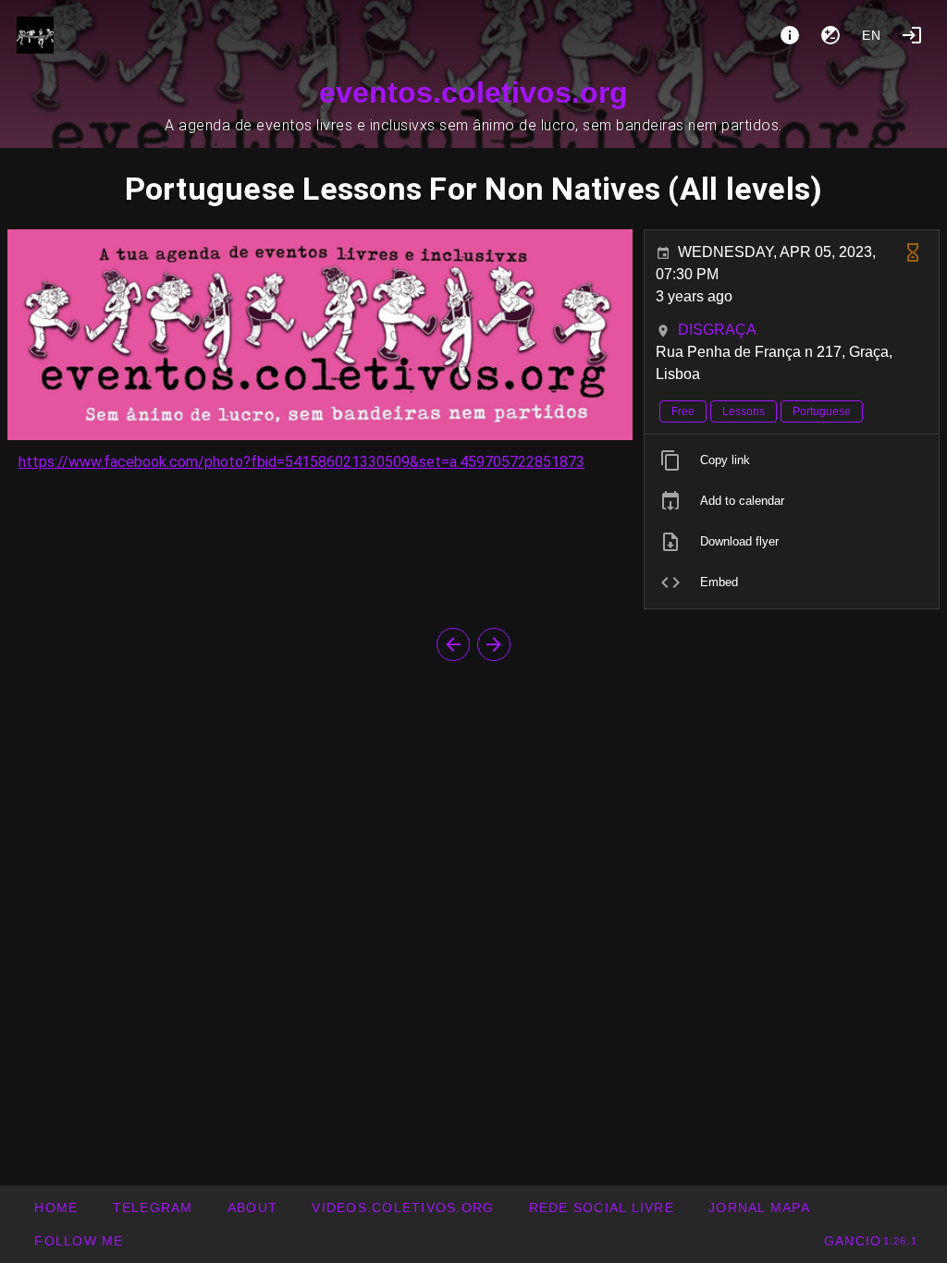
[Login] (912, 35)
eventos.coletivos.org (473, 92)
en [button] (872, 35)
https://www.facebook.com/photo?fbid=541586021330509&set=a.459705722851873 (301, 462)
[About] (789, 35)
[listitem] (791, 460)
